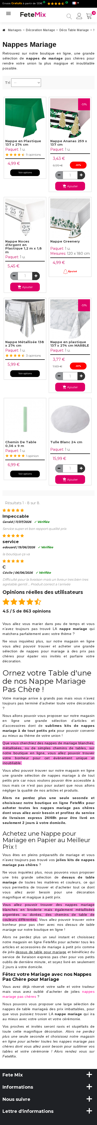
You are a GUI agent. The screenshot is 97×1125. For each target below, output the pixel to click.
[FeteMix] (33, 14)
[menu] (79, 16)
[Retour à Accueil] (3, 31)
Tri (7, 82)
